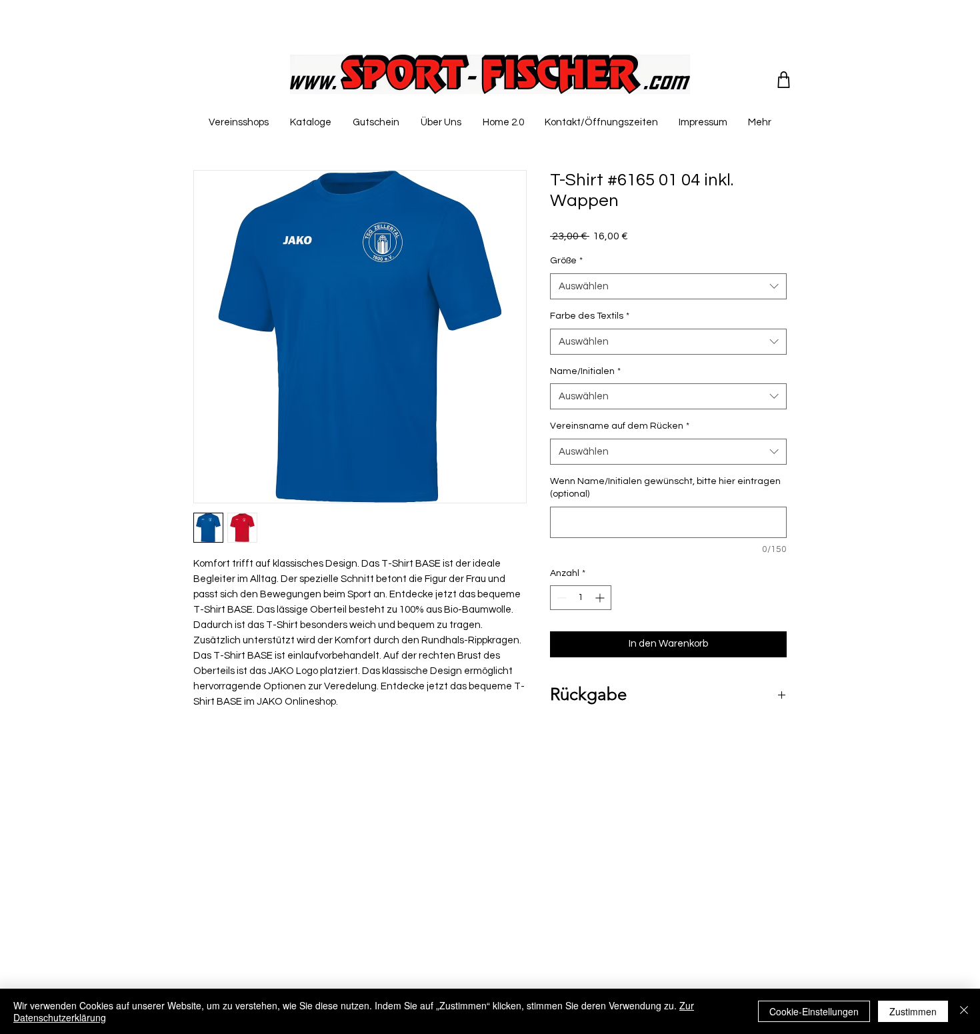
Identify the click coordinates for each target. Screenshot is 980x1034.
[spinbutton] (581, 597)
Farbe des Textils (589, 316)
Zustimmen (913, 1011)
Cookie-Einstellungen (814, 1011)
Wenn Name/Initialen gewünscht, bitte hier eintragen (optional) (665, 488)
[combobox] (668, 286)
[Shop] (783, 79)
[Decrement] (560, 597)
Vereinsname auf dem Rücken (619, 426)
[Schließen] (964, 1011)
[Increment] (601, 597)
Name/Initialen (585, 371)
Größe (566, 260)
